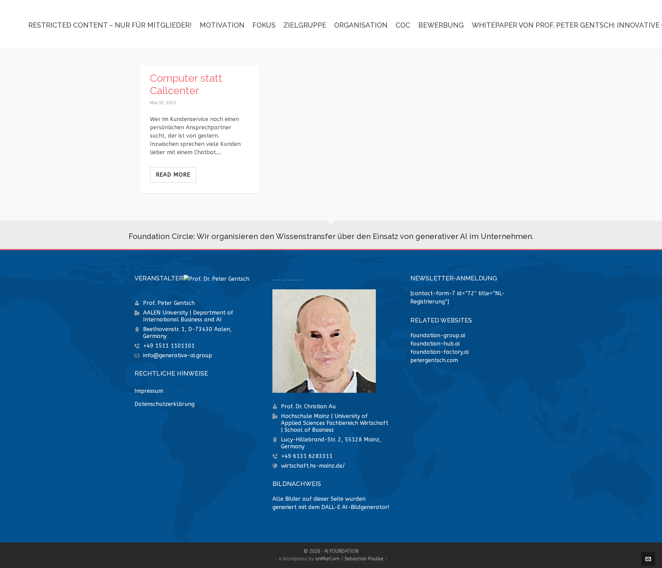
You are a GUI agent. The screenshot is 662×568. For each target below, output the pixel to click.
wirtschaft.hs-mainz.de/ (313, 465)
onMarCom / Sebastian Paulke (349, 559)
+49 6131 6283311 (307, 456)
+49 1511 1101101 (169, 345)
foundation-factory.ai (439, 352)
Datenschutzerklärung (164, 404)
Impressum (148, 391)
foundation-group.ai (437, 335)
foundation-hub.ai (435, 343)
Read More (173, 174)
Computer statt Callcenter (186, 84)
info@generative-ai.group (177, 355)
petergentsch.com (434, 360)
